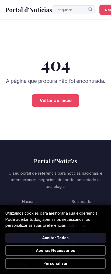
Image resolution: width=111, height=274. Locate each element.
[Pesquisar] (90, 9)
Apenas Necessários (55, 250)
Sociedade (81, 201)
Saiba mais (77, 225)
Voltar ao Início (56, 100)
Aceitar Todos (55, 238)
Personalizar (55, 263)
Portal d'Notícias (28, 10)
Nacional (29, 201)
